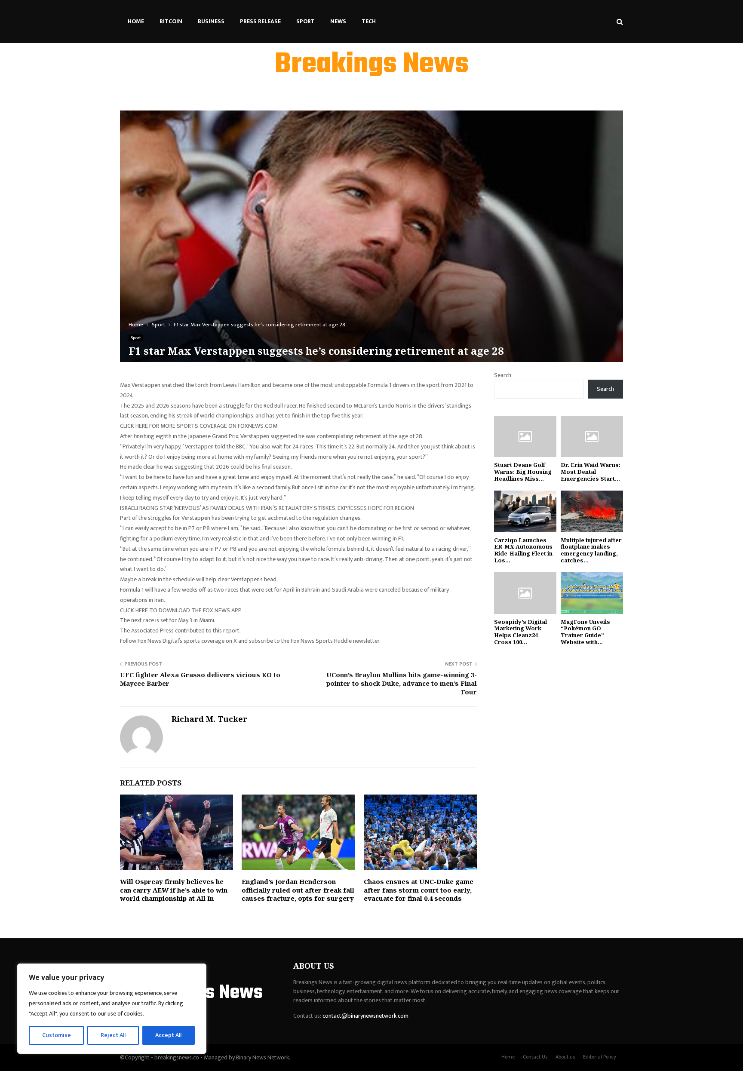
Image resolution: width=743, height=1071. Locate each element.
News (338, 21)
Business (211, 21)
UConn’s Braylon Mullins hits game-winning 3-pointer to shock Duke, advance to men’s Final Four (401, 683)
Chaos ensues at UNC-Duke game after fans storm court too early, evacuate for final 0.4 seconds (418, 889)
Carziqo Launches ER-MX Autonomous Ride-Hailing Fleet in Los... (523, 550)
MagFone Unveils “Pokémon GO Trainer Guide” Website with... (585, 632)
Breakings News (372, 64)
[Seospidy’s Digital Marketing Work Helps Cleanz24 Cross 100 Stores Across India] (525, 593)
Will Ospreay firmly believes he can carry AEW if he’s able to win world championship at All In (173, 889)
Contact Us (535, 1057)
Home (136, 21)
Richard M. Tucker (209, 719)
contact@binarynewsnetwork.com (365, 1016)
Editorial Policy (599, 1057)
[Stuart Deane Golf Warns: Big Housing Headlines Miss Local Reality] (525, 436)
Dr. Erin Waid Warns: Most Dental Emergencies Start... (590, 471)
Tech (369, 21)
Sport (305, 21)
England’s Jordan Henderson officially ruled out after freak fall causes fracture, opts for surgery (298, 889)
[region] (111, 1009)
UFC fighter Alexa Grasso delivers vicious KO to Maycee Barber (200, 678)
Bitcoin (171, 21)
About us (565, 1057)
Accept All (168, 1035)
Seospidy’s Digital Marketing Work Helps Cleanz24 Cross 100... (520, 632)
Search (502, 375)
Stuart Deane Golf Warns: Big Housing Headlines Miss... (523, 471)
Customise (56, 1035)
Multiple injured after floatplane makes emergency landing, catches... (591, 550)
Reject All (113, 1035)
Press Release (260, 21)
